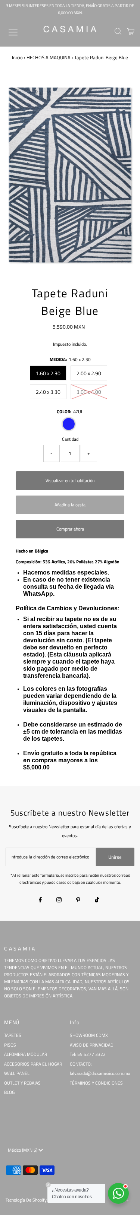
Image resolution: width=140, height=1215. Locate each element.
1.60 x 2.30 (48, 373)
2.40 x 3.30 (48, 392)
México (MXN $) (23, 1150)
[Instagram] (59, 900)
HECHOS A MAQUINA (49, 57)
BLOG (9, 1092)
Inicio (17, 57)
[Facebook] (40, 900)
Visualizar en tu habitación (70, 480)
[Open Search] (118, 32)
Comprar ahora (70, 529)
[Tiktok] (97, 900)
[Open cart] (130, 32)
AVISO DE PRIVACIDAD (91, 1045)
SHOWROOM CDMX (89, 1035)
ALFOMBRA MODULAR (25, 1054)
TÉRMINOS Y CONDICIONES (96, 1083)
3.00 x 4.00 (89, 392)
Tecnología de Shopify (26, 1200)
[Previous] (17, 91)
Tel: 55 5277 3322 (88, 1054)
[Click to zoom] (122, 91)
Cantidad (70, 439)
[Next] (36, 91)
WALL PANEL (16, 1073)
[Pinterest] (78, 900)
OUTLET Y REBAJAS (22, 1083)
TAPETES (12, 1035)
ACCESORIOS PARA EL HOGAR (33, 1064)
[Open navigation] (19, 32)
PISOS (10, 1045)
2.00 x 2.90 (89, 373)
